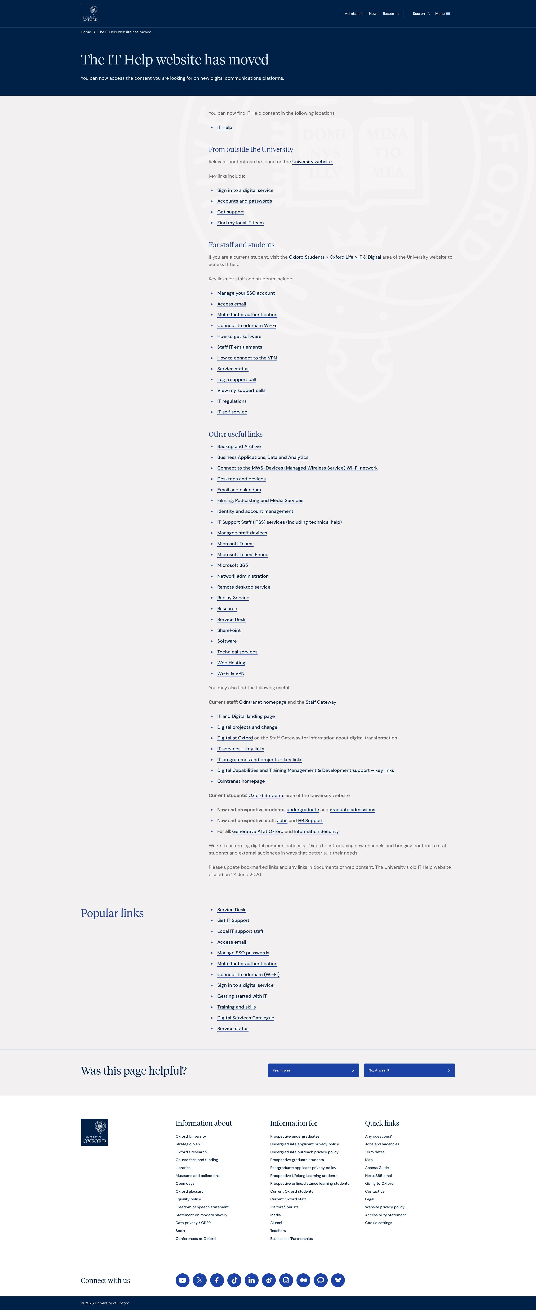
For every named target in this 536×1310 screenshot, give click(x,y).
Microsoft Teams (235, 544)
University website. (312, 162)
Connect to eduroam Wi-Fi (246, 325)
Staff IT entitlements (239, 347)
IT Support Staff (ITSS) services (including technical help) (279, 522)
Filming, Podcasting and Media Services (260, 500)
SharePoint (229, 630)
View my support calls (241, 390)
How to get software (239, 336)
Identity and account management (255, 511)
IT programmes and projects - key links (259, 760)
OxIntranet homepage (262, 702)
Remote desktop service (244, 587)
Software (227, 641)
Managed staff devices (242, 533)
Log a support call (236, 379)
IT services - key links (240, 749)
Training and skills (236, 1007)
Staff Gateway (321, 702)
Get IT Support (233, 920)
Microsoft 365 (232, 565)
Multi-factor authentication (247, 315)
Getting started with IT (242, 996)
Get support (230, 212)
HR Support (310, 820)
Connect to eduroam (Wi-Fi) (248, 974)
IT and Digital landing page (246, 716)
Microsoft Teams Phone (242, 555)
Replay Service (233, 598)
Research (391, 13)
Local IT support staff (240, 931)
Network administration (243, 576)
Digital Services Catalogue (245, 1018)
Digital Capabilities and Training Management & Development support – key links (305, 770)
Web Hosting (231, 663)
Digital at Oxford (235, 738)
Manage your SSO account (246, 293)
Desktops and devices (241, 479)
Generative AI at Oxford (257, 831)
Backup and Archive (239, 446)
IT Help (224, 127)
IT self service (232, 412)
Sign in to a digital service (245, 190)
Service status (233, 369)
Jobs (282, 820)
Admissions (355, 13)
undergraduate (303, 810)
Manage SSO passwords (243, 953)
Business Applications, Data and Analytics (262, 457)
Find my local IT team (240, 223)
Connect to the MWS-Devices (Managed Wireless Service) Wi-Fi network (297, 468)
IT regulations (232, 401)
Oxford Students (266, 795)
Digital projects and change (247, 727)
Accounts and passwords (244, 201)
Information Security (316, 831)
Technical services (237, 652)
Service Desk (231, 619)
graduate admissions (352, 810)
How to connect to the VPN (247, 358)
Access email (231, 304)
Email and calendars (239, 490)
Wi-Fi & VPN (230, 673)
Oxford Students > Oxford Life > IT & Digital (335, 257)
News (373, 13)
